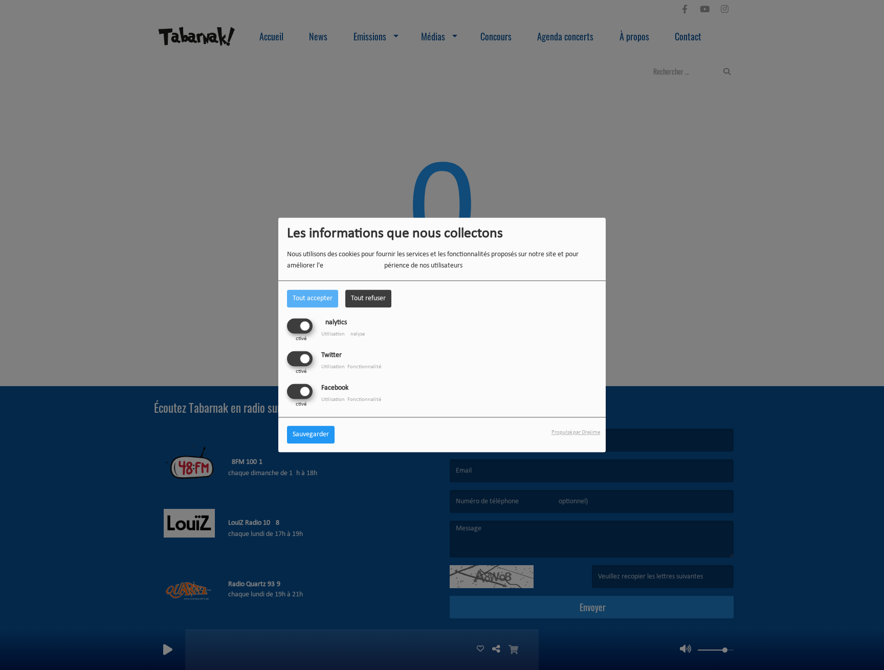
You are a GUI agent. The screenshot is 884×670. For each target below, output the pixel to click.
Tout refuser (368, 298)
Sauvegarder (311, 435)
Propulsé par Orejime (575, 433)
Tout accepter (313, 298)
